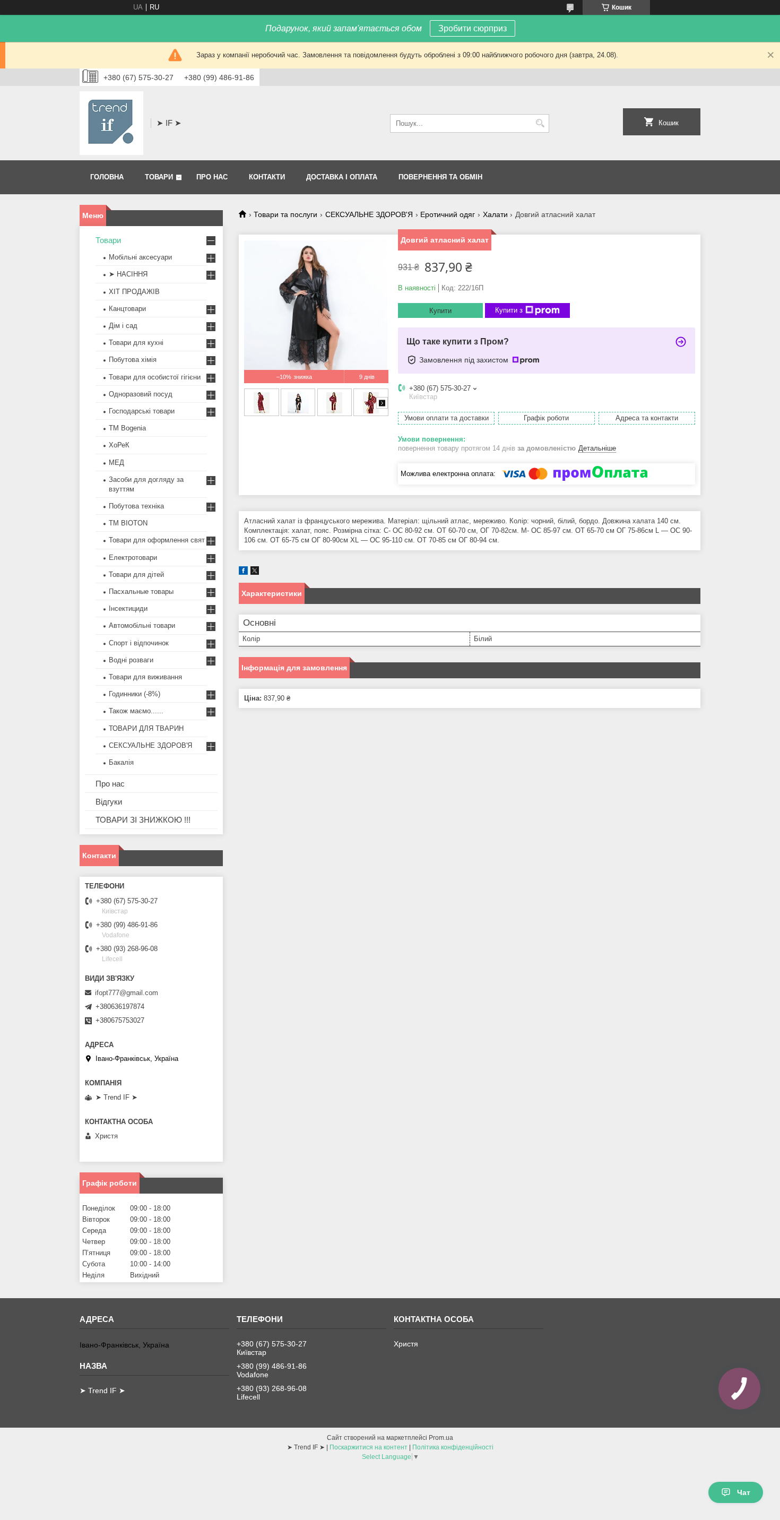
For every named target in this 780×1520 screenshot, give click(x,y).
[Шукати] (540, 123)
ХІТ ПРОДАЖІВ (134, 292)
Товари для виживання (145, 677)
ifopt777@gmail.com (126, 993)
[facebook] (243, 572)
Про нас (212, 177)
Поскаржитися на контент (369, 1447)
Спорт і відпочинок (139, 643)
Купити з (509, 310)
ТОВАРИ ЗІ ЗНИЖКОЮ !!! (143, 819)
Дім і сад (123, 326)
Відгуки (109, 801)
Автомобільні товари (142, 625)
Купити (440, 311)
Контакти (267, 177)
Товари (159, 177)
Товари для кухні (136, 343)
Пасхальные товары (141, 591)
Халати (495, 214)
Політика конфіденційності (452, 1447)
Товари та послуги (285, 214)
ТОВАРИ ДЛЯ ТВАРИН (146, 728)
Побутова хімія (133, 360)
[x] (254, 572)
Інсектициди (128, 608)
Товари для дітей (136, 574)
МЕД (116, 463)
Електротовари (133, 558)
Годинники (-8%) (134, 694)
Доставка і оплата (341, 177)
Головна (107, 177)
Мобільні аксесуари (140, 257)
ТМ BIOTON (128, 523)
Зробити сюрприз (472, 28)
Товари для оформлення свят (157, 540)
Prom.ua (441, 1437)
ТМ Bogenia (127, 428)
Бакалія (121, 762)
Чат (743, 1492)
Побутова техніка (136, 506)
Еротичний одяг (447, 214)
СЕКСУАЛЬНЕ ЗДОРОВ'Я (369, 214)
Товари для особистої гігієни (155, 377)
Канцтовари (127, 309)
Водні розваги (131, 660)
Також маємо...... (136, 711)
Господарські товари (142, 411)
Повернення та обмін (440, 177)
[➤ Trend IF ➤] (111, 123)
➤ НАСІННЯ (128, 274)
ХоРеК (119, 445)
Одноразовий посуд (140, 394)
